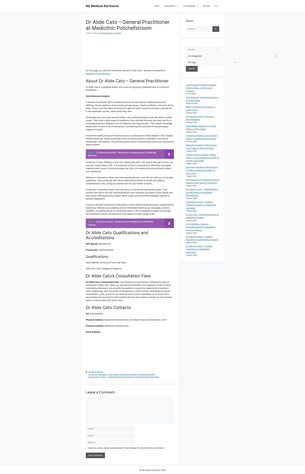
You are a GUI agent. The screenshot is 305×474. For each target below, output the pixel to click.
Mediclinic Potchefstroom (98, 73)
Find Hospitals (189, 6)
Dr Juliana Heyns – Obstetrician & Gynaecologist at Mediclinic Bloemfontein (202, 192)
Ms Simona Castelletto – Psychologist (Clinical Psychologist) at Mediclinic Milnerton (122, 374)
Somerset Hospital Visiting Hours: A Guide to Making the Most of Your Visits (202, 170)
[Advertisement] (130, 53)
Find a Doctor (169, 6)
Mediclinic (137, 87)
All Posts (206, 6)
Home (156, 6)
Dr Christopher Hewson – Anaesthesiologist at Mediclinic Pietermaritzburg (201, 227)
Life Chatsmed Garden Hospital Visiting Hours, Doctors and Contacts (201, 88)
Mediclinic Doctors (96, 372)
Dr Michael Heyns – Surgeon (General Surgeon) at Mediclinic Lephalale (201, 205)
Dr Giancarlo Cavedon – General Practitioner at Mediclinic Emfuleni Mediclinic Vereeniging (124, 377)
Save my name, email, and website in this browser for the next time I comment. (126, 448)
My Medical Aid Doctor (102, 6)
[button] (216, 6)
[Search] (215, 29)
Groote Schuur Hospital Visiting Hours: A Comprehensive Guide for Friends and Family (202, 158)
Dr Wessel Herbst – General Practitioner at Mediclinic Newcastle (199, 249)
